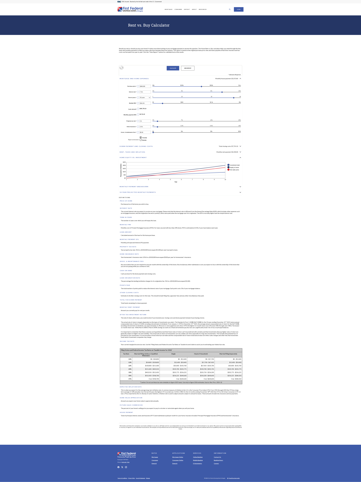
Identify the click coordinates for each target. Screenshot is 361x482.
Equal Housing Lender (234, 478)
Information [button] (220, 453)
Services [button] (197, 453)
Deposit (154, 463)
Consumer (155, 460)
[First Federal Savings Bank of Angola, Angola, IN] (130, 9)
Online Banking (197, 457)
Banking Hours (218, 460)
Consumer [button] (178, 9)
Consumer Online (177, 460)
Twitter (122, 467)
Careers (216, 463)
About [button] (194, 9)
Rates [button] (154, 453)
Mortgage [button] (168, 9)
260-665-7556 (125, 462)
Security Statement (140, 478)
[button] (180, 78)
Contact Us (217, 457)
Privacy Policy (131, 478)
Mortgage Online (177, 457)
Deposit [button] (187, 9)
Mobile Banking (198, 460)
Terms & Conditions (122, 478)
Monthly (144, 140)
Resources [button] (203, 9)
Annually (144, 137)
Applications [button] (178, 453)
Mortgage (155, 457)
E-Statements (197, 463)
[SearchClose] (229, 9)
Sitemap (148, 478)
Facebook (118, 467)
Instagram (126, 467)
